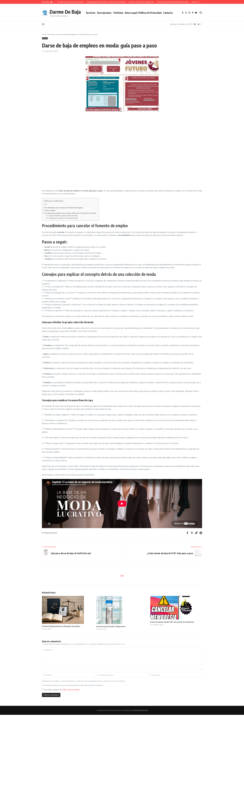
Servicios (90, 12)
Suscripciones (104, 12)
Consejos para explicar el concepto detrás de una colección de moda (70, 213)
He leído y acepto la (62, 690)
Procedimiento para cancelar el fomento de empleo (64, 208)
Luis (122, 575)
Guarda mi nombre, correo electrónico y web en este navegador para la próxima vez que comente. (84, 681)
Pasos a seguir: (50, 210)
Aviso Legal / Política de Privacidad (143, 12)
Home (44, 34)
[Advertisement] (102, 132)
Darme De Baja (65, 12)
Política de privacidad (70, 690)
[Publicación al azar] (195, 24)
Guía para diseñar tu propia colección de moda (62, 216)
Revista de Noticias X (140, 710)
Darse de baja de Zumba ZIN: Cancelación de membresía (172, 622)
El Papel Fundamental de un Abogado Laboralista (61, 626)
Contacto (168, 12)
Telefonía (118, 12)
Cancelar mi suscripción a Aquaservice (111, 626)
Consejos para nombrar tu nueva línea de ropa (63, 218)
